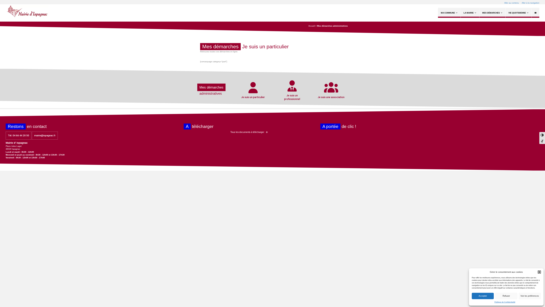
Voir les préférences (529, 296)
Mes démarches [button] (491, 13)
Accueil (311, 26)
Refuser (506, 296)
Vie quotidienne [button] (517, 13)
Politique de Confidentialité (504, 302)
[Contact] (535, 13)
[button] (539, 272)
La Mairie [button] (469, 13)
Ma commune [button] (448, 13)
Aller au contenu (511, 3)
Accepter (483, 296)
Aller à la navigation (530, 3)
